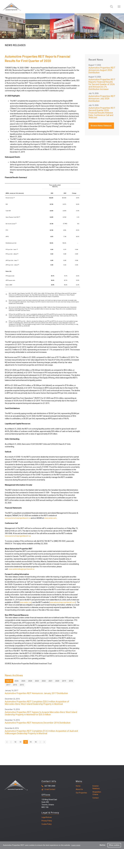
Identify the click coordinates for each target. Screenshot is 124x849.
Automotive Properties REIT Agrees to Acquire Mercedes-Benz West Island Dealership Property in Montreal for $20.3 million (41, 713)
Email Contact (50, 789)
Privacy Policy (47, 821)
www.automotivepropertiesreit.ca (18, 518)
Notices (49, 817)
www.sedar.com (50, 518)
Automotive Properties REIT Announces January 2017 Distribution (36, 693)
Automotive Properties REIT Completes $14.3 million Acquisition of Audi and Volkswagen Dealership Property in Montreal (41, 732)
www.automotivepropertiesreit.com (62, 602)
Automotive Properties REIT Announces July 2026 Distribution (102, 98)
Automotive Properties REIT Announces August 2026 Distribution (102, 70)
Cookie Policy (47, 824)
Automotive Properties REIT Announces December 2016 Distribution (37, 722)
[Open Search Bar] (111, 6)
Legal (44, 817)
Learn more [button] (75, 845)
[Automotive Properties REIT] (11, 6)
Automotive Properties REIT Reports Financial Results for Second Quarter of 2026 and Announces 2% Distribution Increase (102, 84)
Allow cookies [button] (114, 845)
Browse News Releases (101, 125)
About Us (79, 789)
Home (78, 786)
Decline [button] (102, 845)
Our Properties (81, 793)
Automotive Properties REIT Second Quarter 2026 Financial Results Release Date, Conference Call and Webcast (102, 113)
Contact (96, 798)
